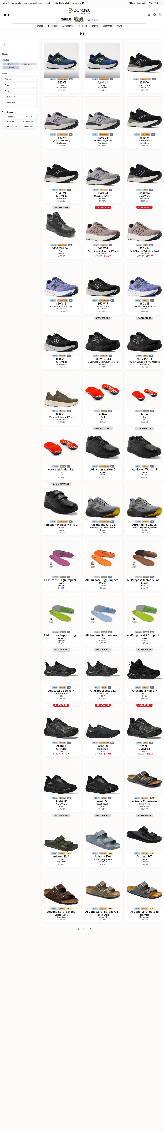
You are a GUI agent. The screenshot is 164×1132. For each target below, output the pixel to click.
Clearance (10, 117)
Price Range (7, 112)
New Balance (61, 88)
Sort (4, 44)
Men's (10, 64)
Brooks (102, 475)
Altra (7, 91)
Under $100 (28, 121)
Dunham (61, 253)
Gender (5, 59)
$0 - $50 (28, 117)
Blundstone (10, 102)
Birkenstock (10, 97)
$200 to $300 (28, 126)
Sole (102, 419)
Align (7, 85)
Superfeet (61, 585)
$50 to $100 (11, 121)
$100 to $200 (11, 126)
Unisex (11, 67)
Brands (5, 73)
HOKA (61, 696)
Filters (5, 54)
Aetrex (8, 79)
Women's (28, 64)
